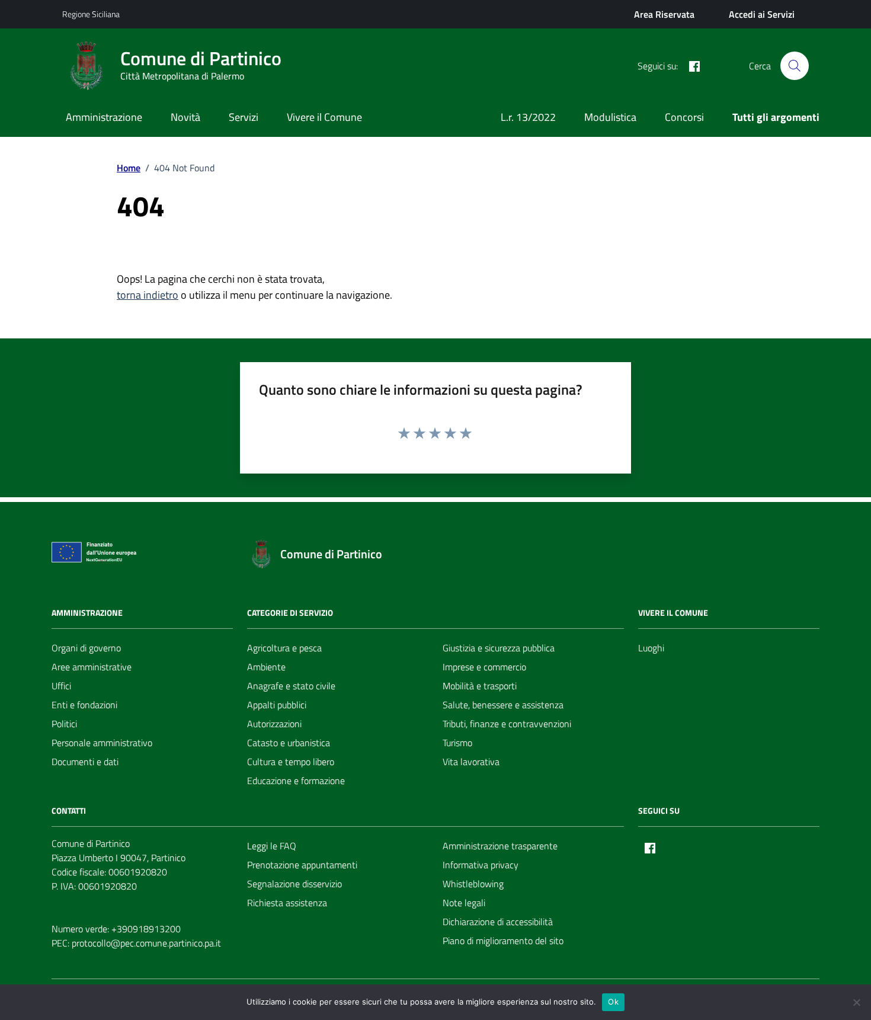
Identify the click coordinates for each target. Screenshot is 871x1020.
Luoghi (651, 648)
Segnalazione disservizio (294, 884)
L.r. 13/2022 (528, 117)
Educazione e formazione (296, 780)
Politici (64, 724)
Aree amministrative (92, 667)
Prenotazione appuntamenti (302, 865)
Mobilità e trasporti (480, 686)
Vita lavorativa (471, 761)
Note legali (464, 903)
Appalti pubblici (276, 705)
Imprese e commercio (484, 667)
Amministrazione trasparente (500, 846)
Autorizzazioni (274, 724)
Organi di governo (86, 648)
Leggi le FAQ (271, 846)
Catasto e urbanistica (288, 743)
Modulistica (610, 117)
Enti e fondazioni (84, 705)
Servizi (243, 117)
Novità (185, 117)
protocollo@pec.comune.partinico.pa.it (146, 943)
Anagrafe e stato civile (291, 686)
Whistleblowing (473, 884)
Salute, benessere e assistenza (503, 705)
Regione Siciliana (91, 14)
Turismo (457, 743)
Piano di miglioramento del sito (503, 940)
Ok (613, 1001)
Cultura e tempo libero (290, 761)
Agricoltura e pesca (284, 648)
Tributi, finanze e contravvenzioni (507, 724)
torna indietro (147, 295)
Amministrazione (104, 117)
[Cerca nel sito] (794, 66)
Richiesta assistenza (287, 903)
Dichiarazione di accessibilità (498, 922)
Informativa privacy (480, 865)
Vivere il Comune (324, 117)
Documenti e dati (85, 761)
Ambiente (266, 667)
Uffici (61, 686)
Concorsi (684, 117)
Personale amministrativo (102, 743)
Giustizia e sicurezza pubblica (499, 648)
